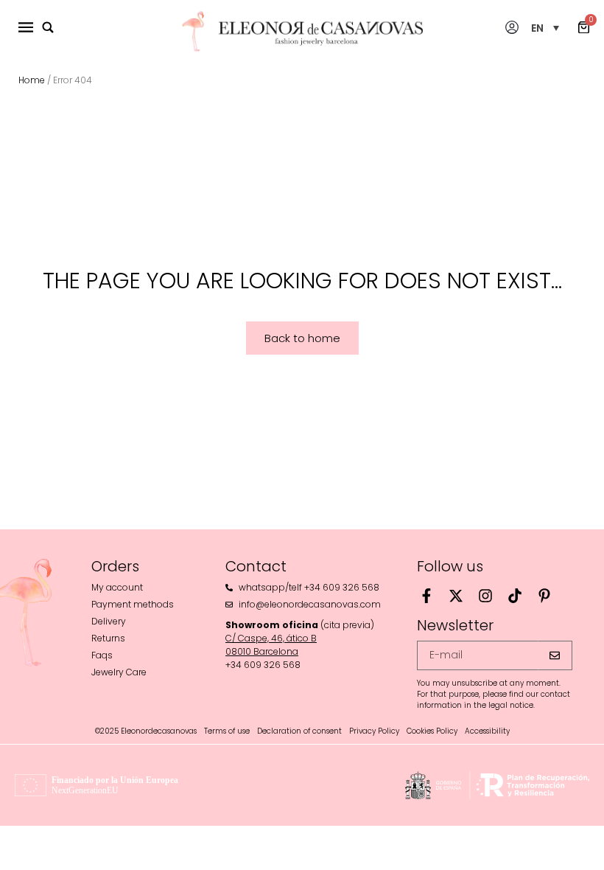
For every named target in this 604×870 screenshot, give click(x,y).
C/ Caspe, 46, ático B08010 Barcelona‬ (271, 645)
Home (31, 80)
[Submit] (555, 655)
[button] (545, 28)
